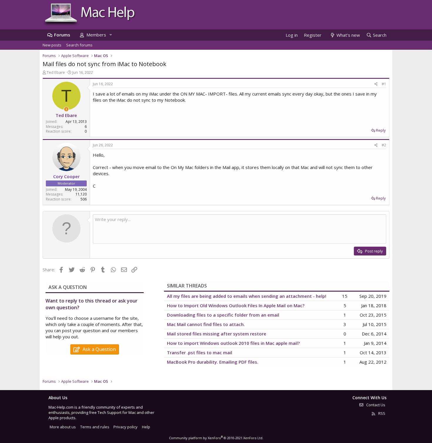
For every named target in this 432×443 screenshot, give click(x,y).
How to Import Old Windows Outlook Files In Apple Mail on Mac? (235, 305)
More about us (63, 426)
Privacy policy (125, 426)
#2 (384, 145)
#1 (384, 83)
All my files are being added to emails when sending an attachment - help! (246, 296)
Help (146, 426)
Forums (62, 35)
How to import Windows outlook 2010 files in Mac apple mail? (233, 343)
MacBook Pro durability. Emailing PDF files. (212, 362)
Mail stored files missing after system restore (216, 334)
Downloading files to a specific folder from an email (223, 315)
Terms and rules (94, 426)
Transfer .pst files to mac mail (199, 352)
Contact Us (375, 404)
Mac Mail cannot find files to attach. (206, 324)
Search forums (79, 45)
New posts (52, 45)
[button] (110, 34)
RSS (381, 413)
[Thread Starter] (66, 109)
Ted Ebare (56, 72)
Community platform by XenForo (216, 438)
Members (96, 35)
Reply (381, 130)
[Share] (376, 84)
